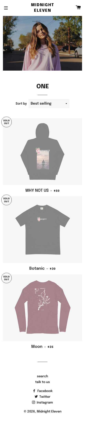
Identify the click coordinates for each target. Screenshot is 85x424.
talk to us (42, 382)
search (42, 376)
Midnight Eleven (42, 8)
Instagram (44, 402)
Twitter (44, 397)
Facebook (45, 391)
